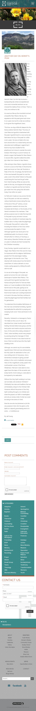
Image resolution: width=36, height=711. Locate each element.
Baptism (7, 512)
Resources (10, 669)
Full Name (6, 585)
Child (22, 518)
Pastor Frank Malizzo (25, 553)
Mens (6, 545)
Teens (6, 565)
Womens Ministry (10, 572)
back (8, 440)
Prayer (6, 557)
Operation (24, 550)
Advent (23, 506)
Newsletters (7, 625)
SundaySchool (25, 562)
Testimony (24, 565)
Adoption (7, 506)
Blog (5, 622)
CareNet (23, 516)
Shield (6, 560)
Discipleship (25, 526)
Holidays (23, 540)
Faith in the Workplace (8, 536)
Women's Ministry (26, 640)
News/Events (10, 661)
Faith (6, 531)
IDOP (6, 542)
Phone (4, 591)
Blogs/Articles (10, 673)
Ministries (26, 635)
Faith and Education (24, 532)
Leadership (10, 642)
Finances (24, 536)
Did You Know (9, 526)
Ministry (7, 548)
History (10, 645)
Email (5, 597)
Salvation (24, 557)
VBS (5, 570)
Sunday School (26, 645)
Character (7, 518)
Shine (22, 560)
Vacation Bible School (26, 656)
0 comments (10, 420)
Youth (23, 572)
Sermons (9, 671)
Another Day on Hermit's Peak (17, 57)
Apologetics (25, 509)
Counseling (8, 524)
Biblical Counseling (24, 512)
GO (32, 678)
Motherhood (8, 550)
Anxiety (6, 509)
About (10, 635)
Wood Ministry (26, 647)
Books (6, 516)
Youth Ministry (26, 637)
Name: (8, 462)
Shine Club (26, 654)
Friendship (7, 540)
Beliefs (10, 637)
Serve (26, 661)
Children (7, 521)
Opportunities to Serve (26, 664)
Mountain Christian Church (15, 707)
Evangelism (24, 529)
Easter (6, 529)
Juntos (23, 542)
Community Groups (26, 642)
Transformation (26, 567)
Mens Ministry (25, 545)
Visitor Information (10, 647)
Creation (24, 524)
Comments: (10, 475)
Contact (26, 669)
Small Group (8, 562)
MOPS (26, 649)
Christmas (24, 521)
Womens (24, 570)
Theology (7, 567)
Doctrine (10, 640)
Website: (6, 471)
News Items (10, 664)
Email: (14, 467)
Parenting (7, 553)
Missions (23, 548)
